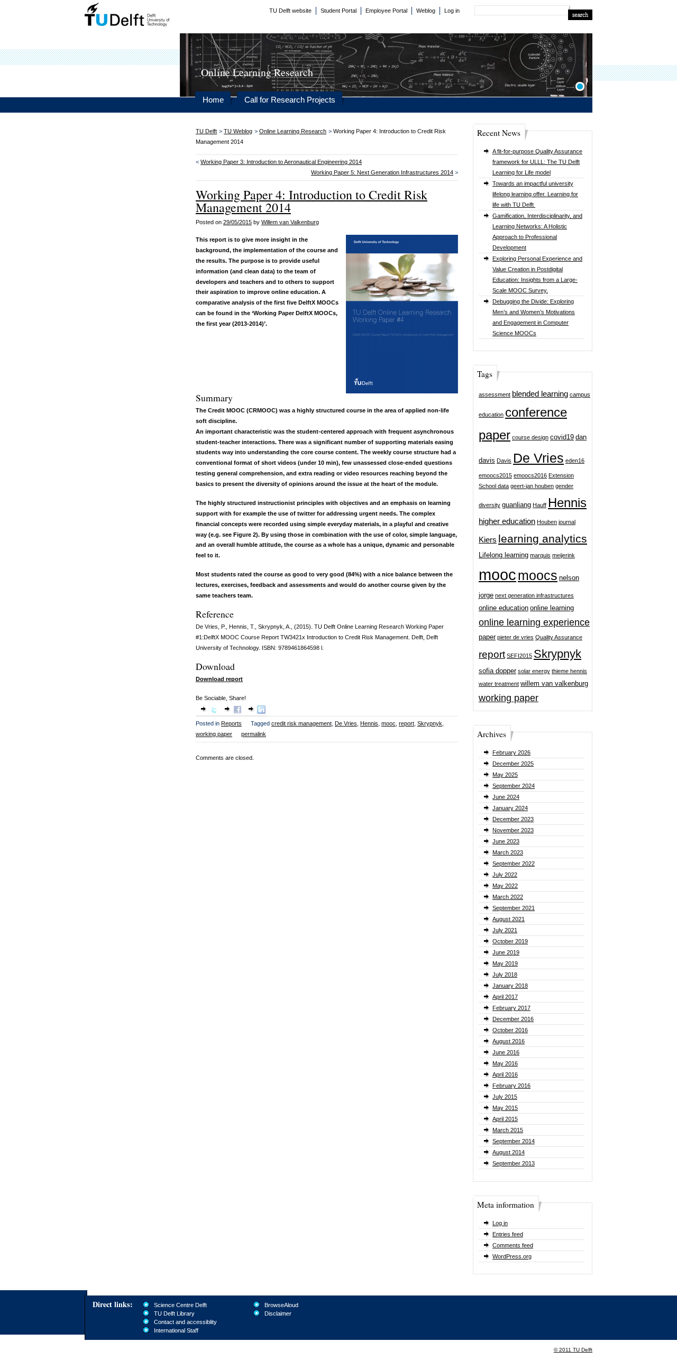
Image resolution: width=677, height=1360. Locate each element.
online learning (552, 608)
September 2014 (513, 1141)
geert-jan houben (532, 486)
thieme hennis (569, 671)
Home (213, 99)
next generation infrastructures (534, 595)
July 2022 (504, 874)
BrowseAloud (281, 1305)
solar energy (534, 671)
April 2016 (505, 1074)
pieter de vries (515, 637)
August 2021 (508, 919)
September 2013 (513, 1163)
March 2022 (507, 897)
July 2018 (504, 974)
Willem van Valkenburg (290, 222)
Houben (547, 522)
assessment (494, 394)
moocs (537, 575)
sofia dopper (497, 671)
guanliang (516, 505)
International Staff (176, 1330)
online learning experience (534, 622)
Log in (452, 10)
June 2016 (505, 1052)
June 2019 (505, 952)
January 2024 (510, 808)
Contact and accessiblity (185, 1322)
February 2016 (511, 1085)
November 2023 (513, 830)
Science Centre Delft (180, 1305)
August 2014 (508, 1152)
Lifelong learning (503, 555)
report (492, 654)
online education (503, 608)
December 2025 (513, 763)
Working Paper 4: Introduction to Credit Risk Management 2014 (311, 201)
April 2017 (505, 997)
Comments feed (512, 1245)
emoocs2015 (495, 475)
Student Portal (338, 10)
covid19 (562, 437)
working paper (508, 698)
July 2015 (504, 1096)
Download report (219, 679)
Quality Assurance (558, 637)
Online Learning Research (292, 131)
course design (530, 437)
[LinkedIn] (261, 712)
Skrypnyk (557, 653)
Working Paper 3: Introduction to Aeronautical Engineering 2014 (281, 162)
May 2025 (505, 774)
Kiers (488, 539)
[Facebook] (237, 712)
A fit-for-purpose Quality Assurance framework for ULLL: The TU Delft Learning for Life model (537, 162)
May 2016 (505, 1063)
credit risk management (301, 723)
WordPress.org (512, 1256)
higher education (507, 521)
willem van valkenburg (554, 683)
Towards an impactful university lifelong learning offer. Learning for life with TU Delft (535, 194)
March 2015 (507, 1130)
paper (487, 637)
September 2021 (513, 908)
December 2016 (513, 1019)
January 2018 (510, 985)
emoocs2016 (530, 475)
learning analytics (542, 538)
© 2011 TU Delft (573, 1350)
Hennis (567, 502)
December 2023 (513, 819)
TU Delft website (290, 10)
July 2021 (504, 930)
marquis (540, 555)
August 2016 (508, 1041)
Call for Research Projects (289, 99)
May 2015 (505, 1108)
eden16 (574, 460)
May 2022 (505, 886)
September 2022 (513, 863)
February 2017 (511, 1008)
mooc (497, 574)
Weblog (425, 10)
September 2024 (513, 786)
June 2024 (505, 797)
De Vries (538, 458)
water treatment (499, 684)
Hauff (539, 505)
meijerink (563, 555)
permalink (253, 734)
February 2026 (511, 752)
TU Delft (127, 16)
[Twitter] (213, 712)
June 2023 (505, 841)
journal (567, 522)
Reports (231, 723)
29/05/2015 (237, 222)
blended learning (540, 393)
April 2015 (505, 1119)
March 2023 (507, 852)
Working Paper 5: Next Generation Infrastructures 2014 (382, 172)
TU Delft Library (174, 1313)
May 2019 (505, 963)
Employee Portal (386, 10)
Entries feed (507, 1234)
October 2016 (510, 1030)
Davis (504, 460)
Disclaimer (277, 1313)
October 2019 (510, 941)
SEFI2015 (519, 656)
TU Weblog (238, 131)
